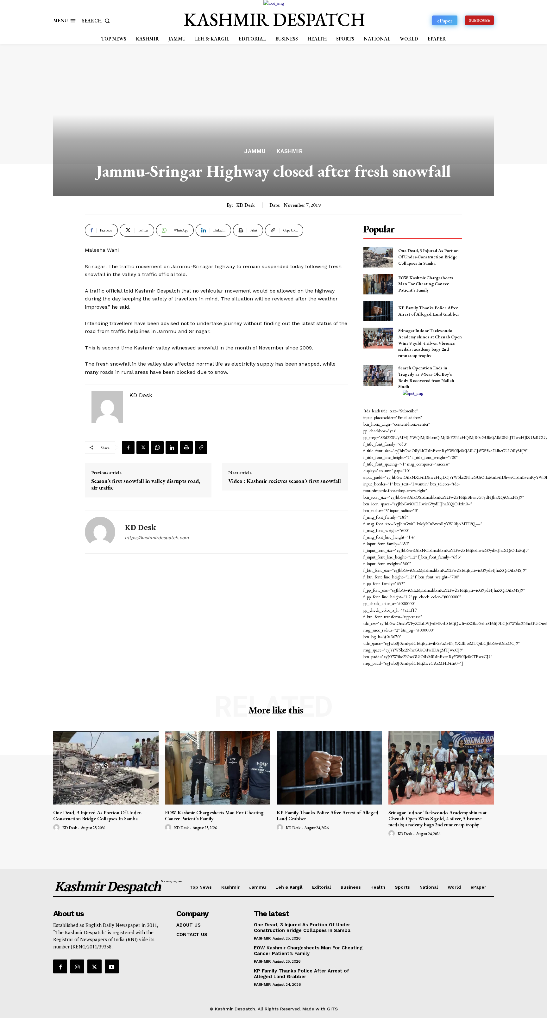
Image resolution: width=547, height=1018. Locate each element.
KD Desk (245, 205)
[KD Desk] (100, 532)
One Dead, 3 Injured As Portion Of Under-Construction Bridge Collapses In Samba (428, 257)
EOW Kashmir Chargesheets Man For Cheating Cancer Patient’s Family (425, 284)
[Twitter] (142, 447)
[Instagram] (77, 966)
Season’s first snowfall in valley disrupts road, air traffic (145, 484)
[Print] (186, 447)
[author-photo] (57, 827)
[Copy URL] (201, 447)
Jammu (255, 151)
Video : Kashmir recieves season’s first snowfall (284, 481)
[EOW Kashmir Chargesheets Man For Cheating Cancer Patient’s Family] (378, 284)
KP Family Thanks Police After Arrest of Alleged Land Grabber (327, 815)
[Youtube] (112, 966)
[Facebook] (128, 447)
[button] (97, 21)
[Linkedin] (172, 447)
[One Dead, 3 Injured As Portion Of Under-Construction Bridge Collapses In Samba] (378, 257)
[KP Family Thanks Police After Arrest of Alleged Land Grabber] (378, 311)
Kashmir (290, 151)
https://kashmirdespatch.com (157, 537)
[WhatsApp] (157, 447)
